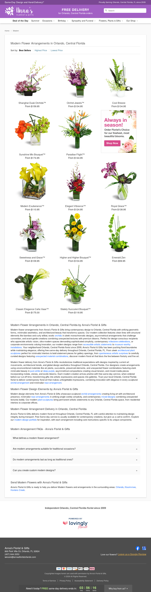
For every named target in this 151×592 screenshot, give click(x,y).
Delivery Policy (103, 581)
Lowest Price (57, 50)
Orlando (120, 487)
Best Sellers (25, 50)
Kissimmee (130, 487)
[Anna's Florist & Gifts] (26, 11)
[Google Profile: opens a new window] (144, 548)
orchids (58, 335)
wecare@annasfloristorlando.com (20, 556)
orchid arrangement (20, 382)
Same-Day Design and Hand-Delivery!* (24, 2)
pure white (35, 370)
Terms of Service (49, 581)
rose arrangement (52, 382)
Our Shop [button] (131, 20)
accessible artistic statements (97, 344)
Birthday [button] (62, 20)
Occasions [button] (47, 20)
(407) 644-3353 (12, 554)
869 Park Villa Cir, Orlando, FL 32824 (22, 551)
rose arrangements (40, 396)
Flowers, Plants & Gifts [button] (110, 20)
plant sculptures (45, 399)
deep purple (48, 370)
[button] (143, 579)
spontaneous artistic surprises (113, 353)
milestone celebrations (119, 341)
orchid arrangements (91, 393)
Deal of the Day (20, 20)
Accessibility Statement (83, 581)
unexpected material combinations (51, 356)
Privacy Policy (65, 581)
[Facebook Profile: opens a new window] (138, 548)
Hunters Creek (18, 489)
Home (7, 30)
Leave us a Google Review (132, 554)
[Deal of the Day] (118, 131)
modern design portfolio (25, 419)
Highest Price (41, 50)
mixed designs (108, 396)
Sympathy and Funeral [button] (83, 20)
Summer (35, 20)
